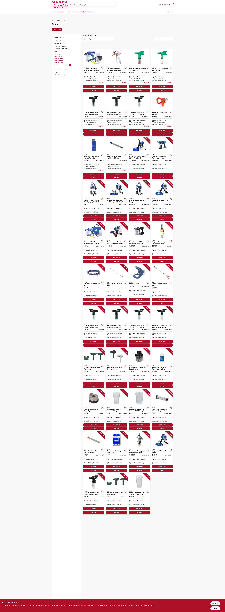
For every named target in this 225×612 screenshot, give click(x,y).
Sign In (161, 4)
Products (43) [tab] (57, 29)
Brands (69, 12)
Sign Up (167, 4)
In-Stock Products (61, 46)
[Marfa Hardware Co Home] (60, 4)
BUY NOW (93, 90)
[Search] (116, 4)
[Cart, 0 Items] (172, 5)
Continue (215, 603)
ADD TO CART (93, 86)
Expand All (64, 70)
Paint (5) (58, 72)
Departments (60, 12)
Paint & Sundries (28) (61, 75)
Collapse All (57, 70)
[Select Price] (70, 65)
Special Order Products (62, 48)
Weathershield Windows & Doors (87, 12)
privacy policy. (104, 605)
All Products (59, 43)
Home (53, 12)
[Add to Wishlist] (102, 67)
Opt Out (215, 608)
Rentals (74, 12)
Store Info (170, 12)
